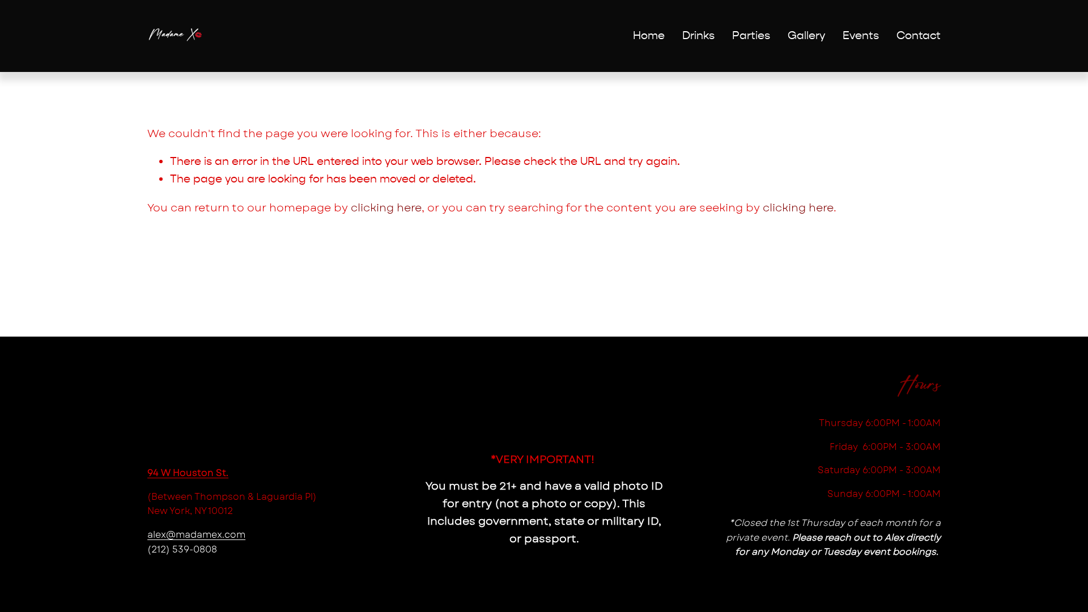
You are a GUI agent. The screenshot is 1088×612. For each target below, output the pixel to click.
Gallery (807, 35)
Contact (918, 35)
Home (649, 35)
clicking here (386, 207)
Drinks (698, 35)
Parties (751, 35)
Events (861, 35)
